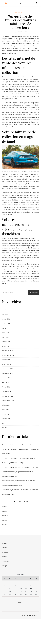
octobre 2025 (6, 323)
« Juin (19, 602)
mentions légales (32, 615)
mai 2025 (5, 328)
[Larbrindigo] (6, 3)
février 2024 (6, 360)
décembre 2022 (7, 391)
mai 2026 (5, 314)
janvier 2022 (6, 419)
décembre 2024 (7, 351)
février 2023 (6, 387)
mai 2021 (5, 428)
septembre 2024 (8, 355)
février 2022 (6, 414)
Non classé (5, 561)
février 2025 (6, 342)
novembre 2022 (7, 396)
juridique (5, 516)
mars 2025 (5, 337)
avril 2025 (5, 332)
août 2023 (5, 382)
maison (4, 506)
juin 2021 (5, 423)
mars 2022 (5, 410)
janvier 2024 (6, 364)
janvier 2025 (6, 346)
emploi (4, 511)
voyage (24, 13)
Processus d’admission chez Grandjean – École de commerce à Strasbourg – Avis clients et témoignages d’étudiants (20, 449)
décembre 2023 (7, 369)
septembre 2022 (8, 400)
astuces (16, 13)
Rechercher (34, 293)
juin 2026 (5, 310)
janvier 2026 (6, 319)
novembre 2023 (7, 373)
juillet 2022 (6, 405)
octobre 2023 (6, 378)
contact (24, 615)
